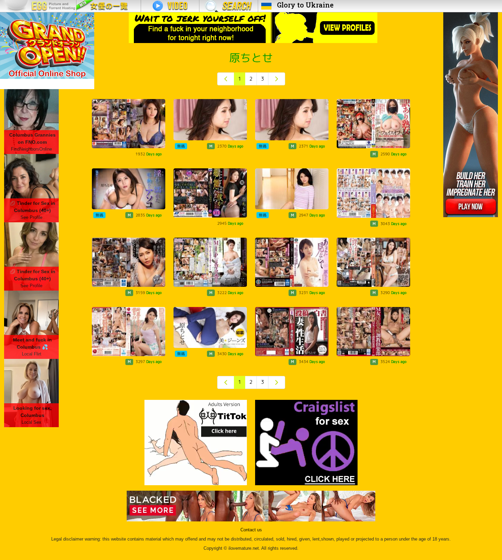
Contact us (251, 530)
